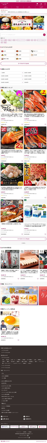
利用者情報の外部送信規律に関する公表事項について (24, 433)
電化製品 (31, 361)
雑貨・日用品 (24, 361)
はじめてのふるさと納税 (6, 385)
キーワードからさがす (6, 352)
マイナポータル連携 (5, 410)
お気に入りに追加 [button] (22, 124)
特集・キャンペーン (29, 7)
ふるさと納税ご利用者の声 (7, 398)
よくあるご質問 (5, 400)
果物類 (19, 359)
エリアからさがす (5, 350)
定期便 (24, 363)
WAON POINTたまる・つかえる (8, 396)
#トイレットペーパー (21, 40)
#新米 (14, 40)
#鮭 (32, 40)
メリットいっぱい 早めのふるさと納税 (9, 392)
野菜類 (24, 359)
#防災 (5, 42)
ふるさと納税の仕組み (6, 388)
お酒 (35, 359)
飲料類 (39, 359)
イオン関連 (4, 378)
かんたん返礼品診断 (5, 394)
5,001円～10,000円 (27, 72)
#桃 (35, 40)
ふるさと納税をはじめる (41, 7)
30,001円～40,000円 (4, 79)
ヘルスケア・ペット (17, 363)
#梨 (2, 42)
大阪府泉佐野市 (26, 197)
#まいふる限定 (4, 40)
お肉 (3, 359)
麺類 (8, 361)
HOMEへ (24, 243)
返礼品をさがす (17, 7)
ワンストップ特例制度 (6, 406)
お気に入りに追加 (18, 278)
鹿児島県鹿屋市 (3, 234)
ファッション (41, 361)
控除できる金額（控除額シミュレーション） (10, 412)
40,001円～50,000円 (27, 79)
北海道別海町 (3, 197)
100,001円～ (26, 82)
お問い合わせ (6, 418)
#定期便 (28, 40)
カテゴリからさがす (5, 357)
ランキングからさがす (6, 365)
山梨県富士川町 (3, 124)
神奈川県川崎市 (26, 234)
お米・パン (13, 359)
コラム (3, 373)
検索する (44, 34)
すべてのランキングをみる (23, 238)
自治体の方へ (28, 418)
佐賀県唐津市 (3, 278)
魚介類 (7, 359)
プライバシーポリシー (23, 435)
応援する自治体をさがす (6, 7)
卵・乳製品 (29, 359)
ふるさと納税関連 (5, 376)
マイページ (5, 416)
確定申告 (3, 408)
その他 (29, 363)
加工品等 (13, 361)
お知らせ (27, 416)
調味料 (18, 361)
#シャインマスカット (41, 40)
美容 (36, 361)
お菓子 (3, 361)
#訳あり (9, 40)
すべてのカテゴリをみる (23, 63)
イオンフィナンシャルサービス (23, 437)
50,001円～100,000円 (5, 82)
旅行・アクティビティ (6, 363)
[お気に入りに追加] (22, 124)
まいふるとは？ (5, 390)
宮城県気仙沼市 (26, 124)
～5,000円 (3, 72)
